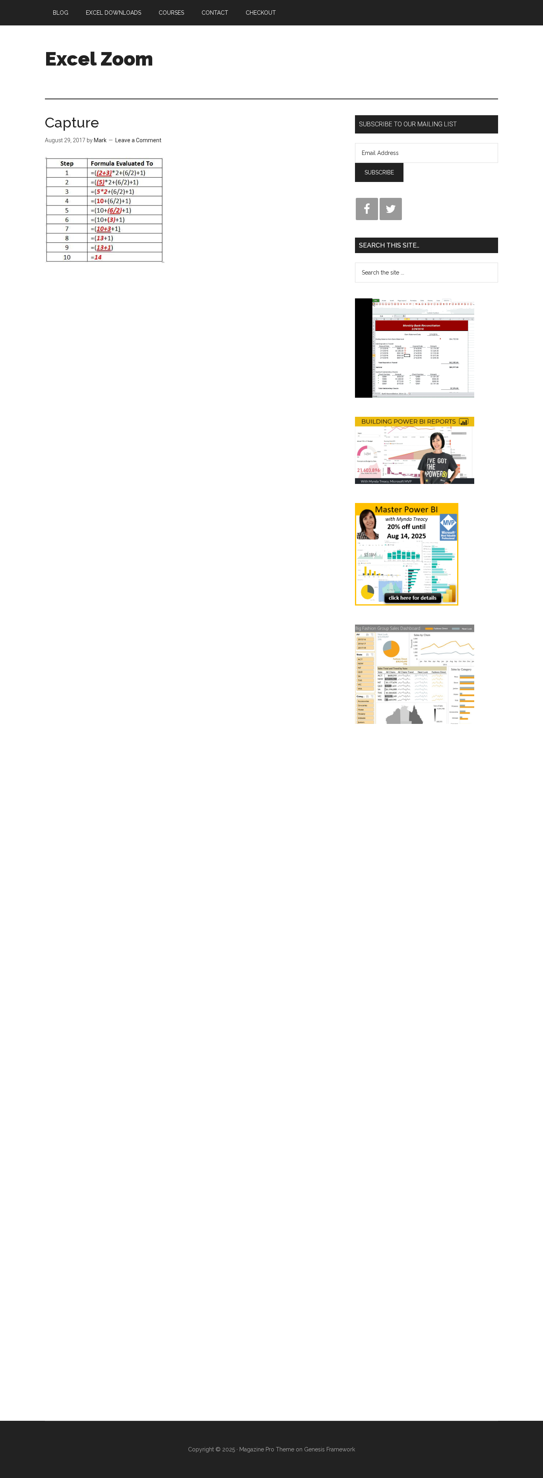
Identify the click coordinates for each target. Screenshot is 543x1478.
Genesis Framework (329, 1449)
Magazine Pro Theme (266, 1449)
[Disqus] (194, 410)
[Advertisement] (353, 55)
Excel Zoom (99, 59)
